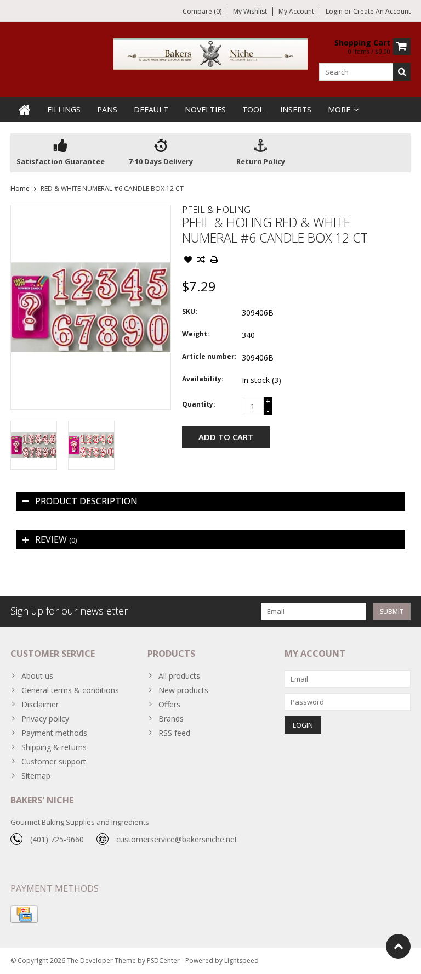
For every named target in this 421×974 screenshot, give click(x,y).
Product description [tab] (86, 501)
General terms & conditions (70, 690)
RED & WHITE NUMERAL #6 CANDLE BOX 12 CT (112, 188)
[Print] (214, 261)
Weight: (195, 334)
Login (335, 11)
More (339, 109)
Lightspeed (241, 960)
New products (183, 690)
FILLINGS (64, 109)
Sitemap (35, 775)
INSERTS (295, 109)
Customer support (53, 761)
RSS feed (174, 733)
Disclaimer (40, 704)
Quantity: (198, 404)
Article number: (209, 356)
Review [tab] (56, 539)
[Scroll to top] (398, 946)
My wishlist (250, 11)
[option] (33, 445)
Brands (171, 718)
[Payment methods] (24, 914)
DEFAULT (151, 109)
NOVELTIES (205, 109)
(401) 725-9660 (57, 839)
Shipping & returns (54, 747)
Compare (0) (202, 11)
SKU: (189, 311)
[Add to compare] (201, 261)
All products (179, 676)
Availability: (203, 379)
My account (296, 11)
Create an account (382, 11)
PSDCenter (163, 960)
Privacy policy (45, 718)
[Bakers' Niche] (210, 53)
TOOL (253, 109)
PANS (107, 109)
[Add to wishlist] (188, 261)
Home (20, 188)
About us (37, 676)
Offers (169, 704)
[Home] (24, 110)
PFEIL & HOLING (216, 210)
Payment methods (54, 733)
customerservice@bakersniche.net (176, 839)
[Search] (402, 72)
